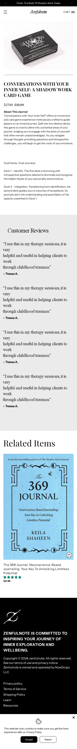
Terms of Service (14, 689)
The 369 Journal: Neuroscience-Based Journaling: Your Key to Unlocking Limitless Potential (36, 569)
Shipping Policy (14, 694)
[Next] (71, 3)
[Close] (74, 717)
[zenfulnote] (38, 12)
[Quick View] (69, 555)
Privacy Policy (34, 732)
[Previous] (5, 3)
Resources (10, 705)
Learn (7, 700)
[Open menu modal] (5, 12)
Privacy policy (12, 683)
